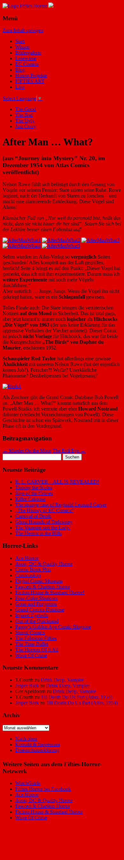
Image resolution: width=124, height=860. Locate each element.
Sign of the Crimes (34, 493)
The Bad (24, 115)
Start (19, 41)
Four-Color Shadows (36, 598)
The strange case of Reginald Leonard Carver (61, 504)
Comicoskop (28, 575)
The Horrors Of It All (36, 649)
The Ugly (25, 120)
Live (19, 87)
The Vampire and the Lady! (43, 527)
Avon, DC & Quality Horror (43, 564)
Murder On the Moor (27, 450)
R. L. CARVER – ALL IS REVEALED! (57, 482)
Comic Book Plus (33, 569)
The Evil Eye (69, 450)
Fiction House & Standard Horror (49, 812)
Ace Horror (26, 558)
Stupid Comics (30, 632)
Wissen (22, 47)
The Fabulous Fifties (36, 638)
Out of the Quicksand (37, 621)
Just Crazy (25, 126)
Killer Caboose (30, 499)
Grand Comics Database (39, 609)
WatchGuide (27, 783)
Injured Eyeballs (31, 615)
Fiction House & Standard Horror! (49, 592)
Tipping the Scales (33, 487)
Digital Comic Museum (38, 581)
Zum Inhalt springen (23, 30)
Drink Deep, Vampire (62, 680)
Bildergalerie (28, 52)
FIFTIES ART (30, 81)
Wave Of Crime (31, 655)
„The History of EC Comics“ (44, 510)
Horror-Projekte (31, 75)
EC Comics (26, 64)
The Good (25, 109)
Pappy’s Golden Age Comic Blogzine (53, 627)
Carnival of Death (33, 516)
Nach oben (26, 738)
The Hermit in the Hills (38, 533)
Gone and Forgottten (36, 604)
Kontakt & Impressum (37, 744)
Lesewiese (25, 58)
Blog (20, 69)
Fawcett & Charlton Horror (42, 586)
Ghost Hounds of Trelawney (43, 522)
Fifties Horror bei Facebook (43, 789)
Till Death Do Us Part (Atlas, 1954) (76, 697)
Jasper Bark (27, 685)
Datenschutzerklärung (37, 750)
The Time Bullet (31, 644)
